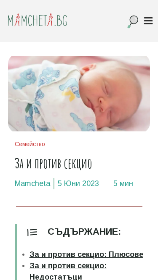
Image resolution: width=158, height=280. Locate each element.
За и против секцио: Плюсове (86, 254)
